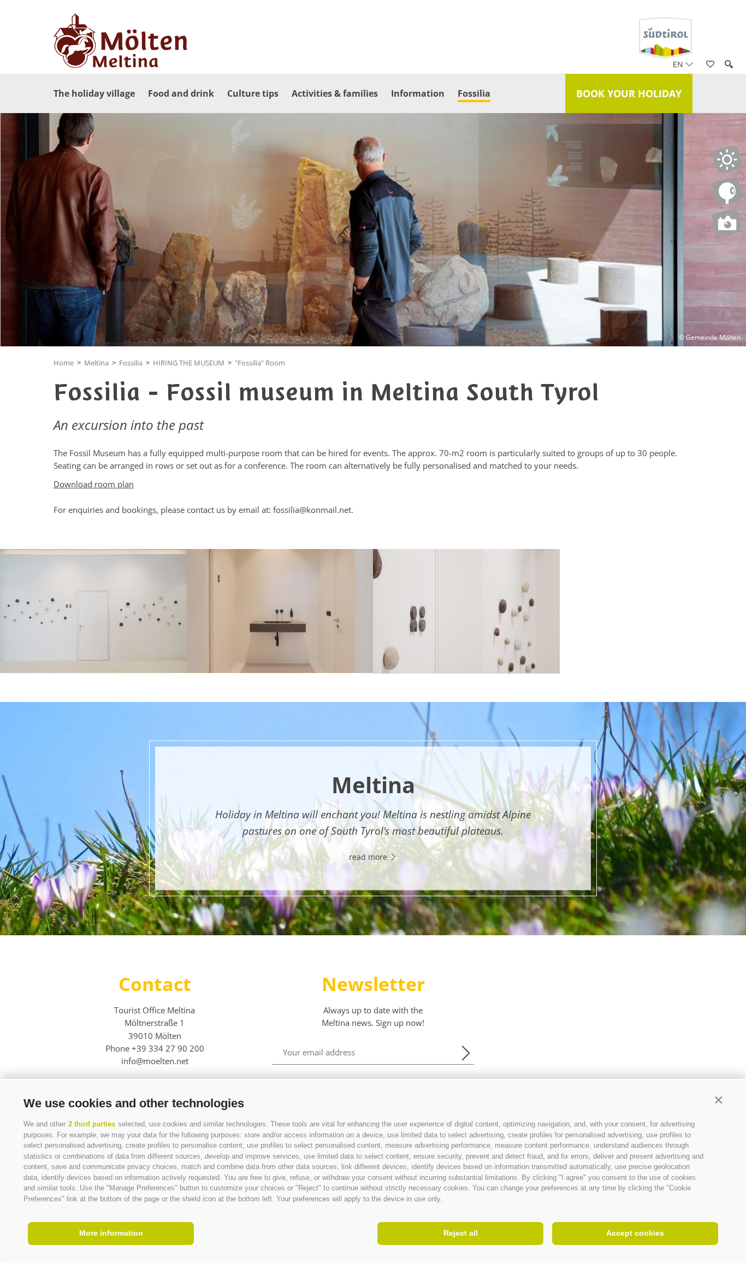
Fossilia (474, 93)
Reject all (460, 1233)
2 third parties (91, 1124)
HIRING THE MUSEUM (188, 363)
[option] (373, 818)
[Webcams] (726, 191)
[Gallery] (726, 223)
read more (369, 856)
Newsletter (373, 984)
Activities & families (335, 93)
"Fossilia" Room (260, 363)
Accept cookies (635, 1233)
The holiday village (94, 93)
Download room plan (94, 484)
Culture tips (253, 93)
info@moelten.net (154, 1060)
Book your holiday (629, 93)
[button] (718, 1100)
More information (111, 1233)
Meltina (96, 363)
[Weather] (726, 159)
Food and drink (181, 93)
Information (418, 93)
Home (64, 363)
